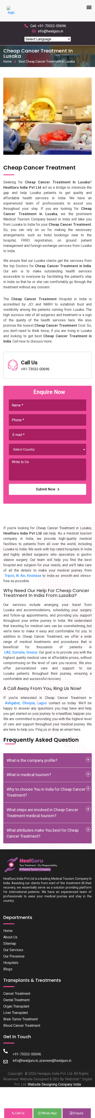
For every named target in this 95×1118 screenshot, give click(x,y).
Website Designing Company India (54, 1084)
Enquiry (78, 1113)
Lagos (42, 703)
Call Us (20, 1113)
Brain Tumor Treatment (20, 1019)
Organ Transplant (16, 1006)
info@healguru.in (50, 31)
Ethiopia (28, 703)
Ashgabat (12, 703)
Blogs (7, 969)
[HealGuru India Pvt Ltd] (32, 865)
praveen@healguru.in (55, 1060)
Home (7, 61)
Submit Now (45, 489)
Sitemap (9, 943)
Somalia (18, 652)
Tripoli (9, 576)
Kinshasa (34, 576)
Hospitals (10, 963)
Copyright (15, 1073)
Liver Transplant (15, 1013)
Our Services (13, 950)
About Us (10, 937)
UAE (7, 652)
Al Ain (20, 576)
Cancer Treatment (16, 993)
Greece (31, 652)
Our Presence (14, 956)
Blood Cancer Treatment (21, 1025)
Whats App (49, 1113)
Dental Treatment (16, 1000)
